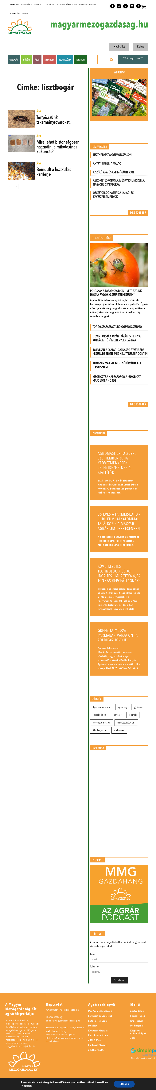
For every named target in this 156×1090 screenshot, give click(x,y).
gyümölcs (138, 707)
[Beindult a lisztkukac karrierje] (21, 171)
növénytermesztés (101, 722)
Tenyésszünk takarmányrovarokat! (54, 119)
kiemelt (133, 715)
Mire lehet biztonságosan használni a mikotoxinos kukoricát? (58, 147)
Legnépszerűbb (101, 238)
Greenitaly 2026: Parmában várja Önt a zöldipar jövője (118, 635)
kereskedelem (100, 715)
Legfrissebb (99, 147)
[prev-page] (10, 186)
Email (93, 954)
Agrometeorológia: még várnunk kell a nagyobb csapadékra (119, 182)
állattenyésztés (100, 730)
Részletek (26, 1086)
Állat (39, 111)
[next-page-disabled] (16, 186)
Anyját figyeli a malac (107, 163)
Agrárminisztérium (102, 707)
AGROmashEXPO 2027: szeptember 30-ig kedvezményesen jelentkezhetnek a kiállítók (117, 463)
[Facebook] (112, 6)
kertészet (118, 715)
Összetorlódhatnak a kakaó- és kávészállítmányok (113, 195)
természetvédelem (126, 722)
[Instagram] (119, 6)
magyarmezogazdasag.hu (99, 24)
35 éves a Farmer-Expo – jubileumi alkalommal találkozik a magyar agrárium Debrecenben (119, 521)
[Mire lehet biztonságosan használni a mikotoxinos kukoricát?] (21, 143)
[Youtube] (132, 6)
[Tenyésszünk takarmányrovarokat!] (21, 119)
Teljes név (94, 966)
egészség (122, 707)
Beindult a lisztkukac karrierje (54, 172)
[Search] (111, 59)
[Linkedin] (125, 6)
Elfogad (124, 1084)
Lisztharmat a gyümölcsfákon (112, 155)
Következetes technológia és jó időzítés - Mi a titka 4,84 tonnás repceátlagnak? (119, 574)
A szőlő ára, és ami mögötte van (113, 172)
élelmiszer (119, 730)
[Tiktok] (138, 6)
